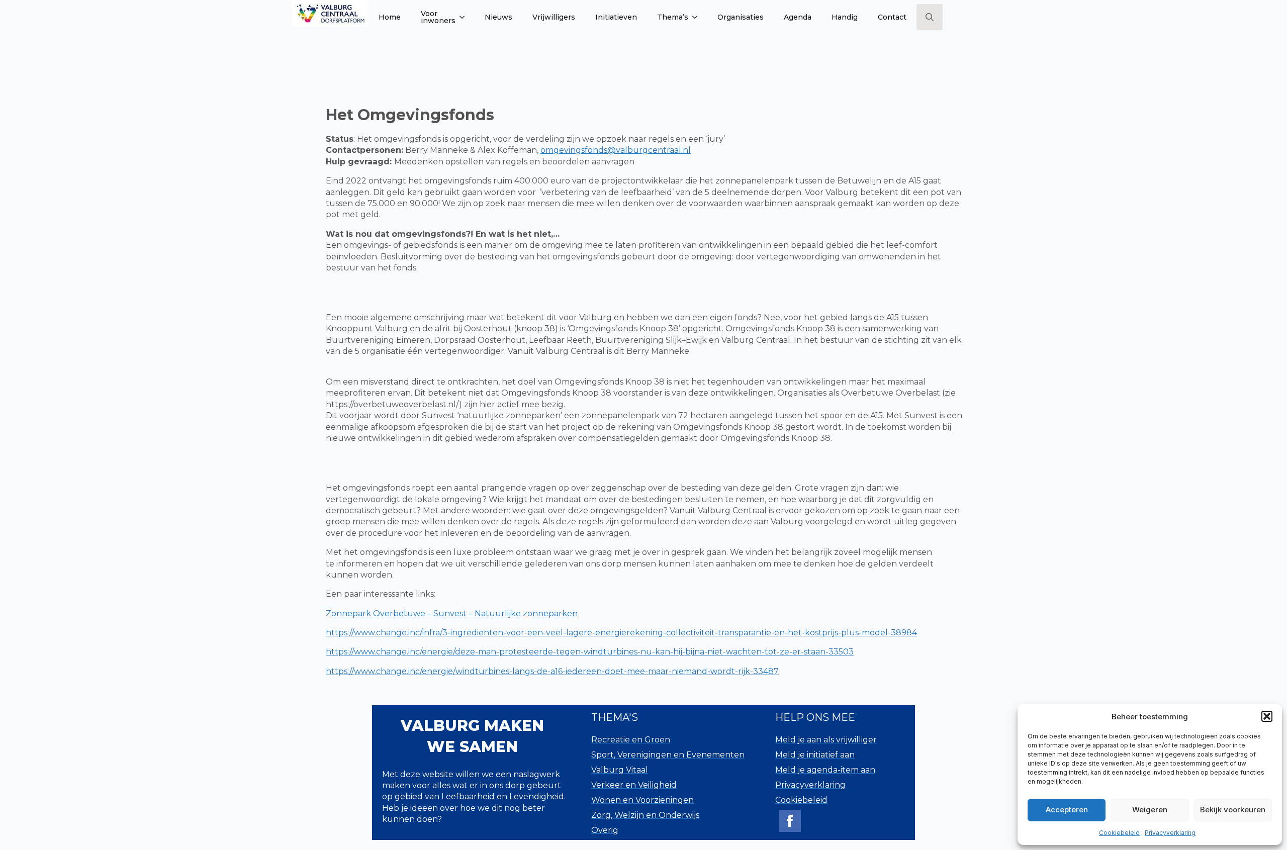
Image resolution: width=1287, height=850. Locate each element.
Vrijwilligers (553, 17)
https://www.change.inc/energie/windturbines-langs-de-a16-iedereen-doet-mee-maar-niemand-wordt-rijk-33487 (552, 671)
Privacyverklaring (1170, 832)
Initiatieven (616, 17)
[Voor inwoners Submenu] (465, 17)
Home (390, 17)
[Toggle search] (929, 17)
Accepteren (1067, 809)
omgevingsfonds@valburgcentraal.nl (615, 150)
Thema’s (672, 17)
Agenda (797, 17)
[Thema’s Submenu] (697, 17)
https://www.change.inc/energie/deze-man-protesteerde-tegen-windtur (471, 651)
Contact (892, 17)
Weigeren (1149, 809)
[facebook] (790, 821)
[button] (1267, 716)
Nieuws (498, 17)
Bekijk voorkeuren (1232, 809)
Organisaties (740, 17)
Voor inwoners (438, 17)
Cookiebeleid (1119, 832)
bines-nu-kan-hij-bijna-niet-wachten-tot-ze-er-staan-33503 (735, 651)
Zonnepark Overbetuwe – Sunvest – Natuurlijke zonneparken (452, 613)
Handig (845, 17)
